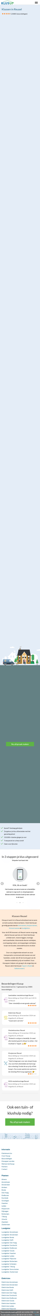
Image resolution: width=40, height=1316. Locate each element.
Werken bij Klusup (8, 1164)
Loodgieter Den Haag (9, 1243)
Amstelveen (6, 1182)
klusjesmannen (32, 925)
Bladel (29, 966)
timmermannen (14, 928)
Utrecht (4, 1219)
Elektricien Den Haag (9, 1293)
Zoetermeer (6, 1224)
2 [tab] (20, 903)
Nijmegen (5, 1211)
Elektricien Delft (7, 1290)
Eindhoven (5, 1195)
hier (35, 1312)
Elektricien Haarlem (9, 1303)
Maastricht (5, 1209)
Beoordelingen (7, 1158)
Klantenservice (7, 1153)
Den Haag (5, 1193)
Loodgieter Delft (7, 1240)
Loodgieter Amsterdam (10, 1235)
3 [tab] (23, 903)
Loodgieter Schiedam (9, 1264)
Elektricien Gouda (8, 1301)
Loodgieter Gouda (8, 1251)
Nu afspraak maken (20, 744)
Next (37, 883)
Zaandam (5, 1222)
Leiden (4, 1206)
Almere (4, 1179)
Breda (4, 1190)
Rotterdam (5, 1214)
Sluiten (37, 1315)
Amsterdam (6, 1185)
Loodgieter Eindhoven (9, 1248)
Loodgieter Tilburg (8, 1267)
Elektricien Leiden (8, 1306)
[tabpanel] (20, 882)
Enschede (5, 1198)
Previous (1, 883)
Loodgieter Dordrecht (9, 1245)
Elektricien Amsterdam (10, 1285)
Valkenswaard (19, 968)
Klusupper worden (8, 1161)
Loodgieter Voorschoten (10, 1269)
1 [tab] (17, 903)
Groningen (5, 1201)
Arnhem (4, 1187)
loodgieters (26, 928)
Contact (4, 1169)
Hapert (24, 966)
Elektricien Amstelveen (10, 1282)
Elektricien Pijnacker (9, 1309)
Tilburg (4, 1216)
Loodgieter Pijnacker (9, 1259)
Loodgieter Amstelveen (10, 1232)
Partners (5, 1166)
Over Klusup (6, 1156)
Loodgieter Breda (8, 1237)
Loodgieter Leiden (8, 1256)
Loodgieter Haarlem (9, 1253)
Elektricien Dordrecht (9, 1295)
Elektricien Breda (8, 1287)
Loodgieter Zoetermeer (10, 1272)
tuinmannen (22, 925)
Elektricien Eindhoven (9, 1298)
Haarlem (5, 1203)
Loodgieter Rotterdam (9, 1261)
